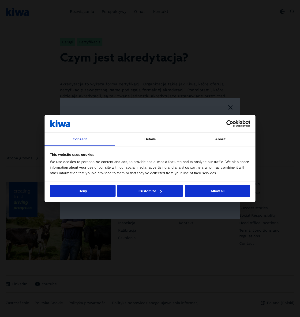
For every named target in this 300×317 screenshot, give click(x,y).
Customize (147, 191)
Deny (83, 191)
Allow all (217, 191)
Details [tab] (150, 139)
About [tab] (220, 139)
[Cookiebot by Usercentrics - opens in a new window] (229, 123)
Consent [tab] (80, 139)
